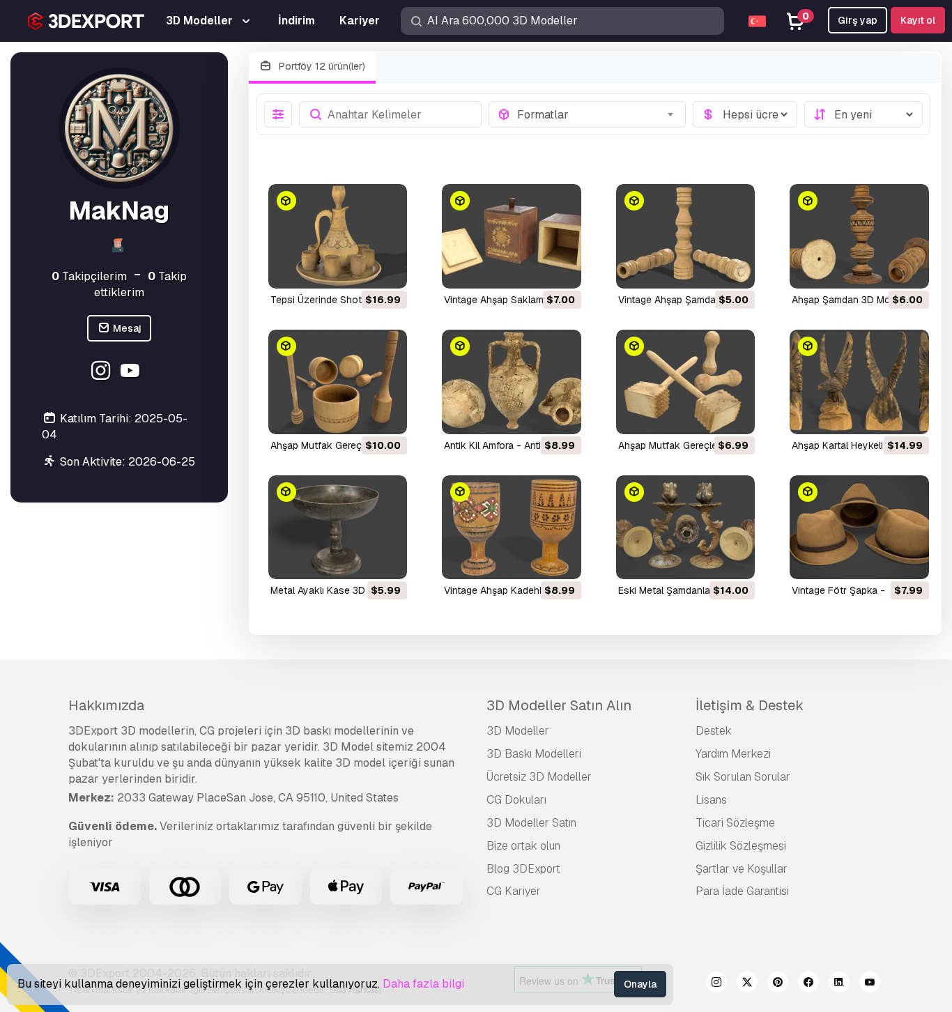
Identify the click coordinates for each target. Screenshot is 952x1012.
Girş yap (857, 20)
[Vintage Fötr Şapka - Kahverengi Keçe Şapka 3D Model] (859, 527)
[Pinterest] (778, 984)
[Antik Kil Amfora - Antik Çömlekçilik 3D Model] (511, 382)
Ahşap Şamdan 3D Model (848, 299)
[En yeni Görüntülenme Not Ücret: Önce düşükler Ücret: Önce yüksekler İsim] (863, 114)
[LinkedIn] (839, 984)
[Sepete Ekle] (358, 269)
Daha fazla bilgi (423, 983)
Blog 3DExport (523, 868)
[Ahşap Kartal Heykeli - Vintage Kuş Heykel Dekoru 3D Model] (859, 382)
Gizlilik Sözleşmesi (741, 845)
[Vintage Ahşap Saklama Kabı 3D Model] (511, 236)
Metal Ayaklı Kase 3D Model (332, 590)
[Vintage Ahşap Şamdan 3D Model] (685, 236)
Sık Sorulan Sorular (743, 776)
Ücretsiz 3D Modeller (539, 776)
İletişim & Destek (750, 705)
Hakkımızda (106, 705)
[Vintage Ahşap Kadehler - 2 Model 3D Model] (511, 527)
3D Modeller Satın (531, 822)
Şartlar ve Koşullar (742, 868)
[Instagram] (103, 372)
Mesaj (126, 327)
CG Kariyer (513, 891)
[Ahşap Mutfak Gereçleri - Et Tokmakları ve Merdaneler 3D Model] (685, 382)
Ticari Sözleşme (735, 822)
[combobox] (597, 114)
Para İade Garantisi (742, 891)
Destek (714, 730)
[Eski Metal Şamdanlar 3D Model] (685, 527)
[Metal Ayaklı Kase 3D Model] (338, 527)
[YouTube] (132, 372)
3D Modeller (517, 730)
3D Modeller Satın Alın (558, 705)
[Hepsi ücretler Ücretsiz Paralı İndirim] (745, 114)
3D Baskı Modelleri (533, 753)
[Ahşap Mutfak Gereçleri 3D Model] (338, 382)
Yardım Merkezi (733, 753)
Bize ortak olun (523, 845)
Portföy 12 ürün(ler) (320, 66)
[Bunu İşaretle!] (386, 269)
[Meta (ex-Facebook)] (808, 984)
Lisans (711, 799)
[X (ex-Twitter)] (747, 984)
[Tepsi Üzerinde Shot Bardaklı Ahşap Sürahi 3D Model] (338, 236)
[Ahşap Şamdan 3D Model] (859, 236)
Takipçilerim (89, 275)
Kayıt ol (917, 20)
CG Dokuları (516, 799)
